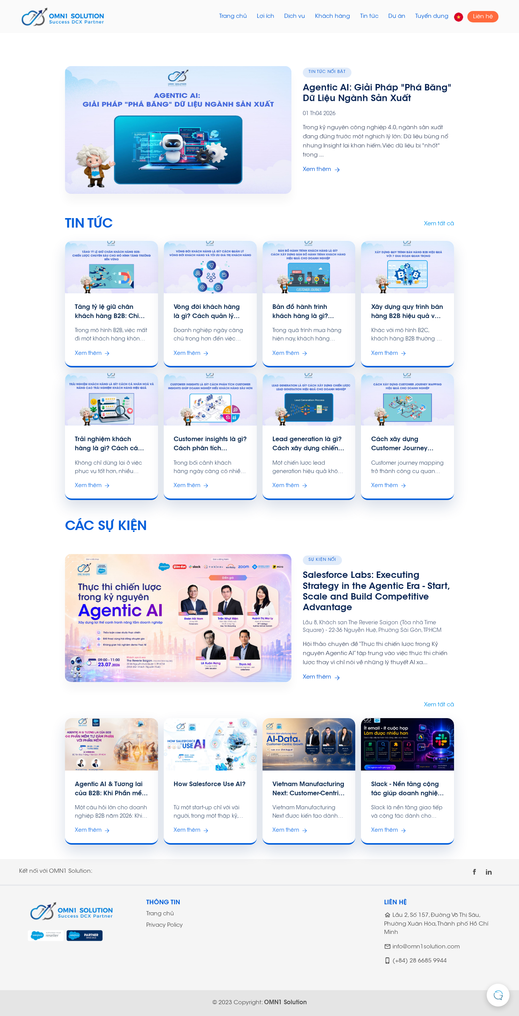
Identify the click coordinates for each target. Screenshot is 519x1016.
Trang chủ (233, 16)
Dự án (396, 16)
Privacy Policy (164, 925)
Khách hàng (332, 16)
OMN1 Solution (285, 1003)
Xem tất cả (439, 224)
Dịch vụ (294, 16)
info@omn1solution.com (426, 947)
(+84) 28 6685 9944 (419, 961)
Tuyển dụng (431, 16)
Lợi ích (265, 16)
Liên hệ (483, 16)
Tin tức (369, 16)
